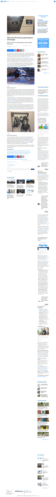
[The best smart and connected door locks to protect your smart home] (39, 55)
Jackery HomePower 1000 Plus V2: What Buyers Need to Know (45, 467)
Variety (26, 56)
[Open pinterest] (18, 491)
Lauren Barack (9, 46)
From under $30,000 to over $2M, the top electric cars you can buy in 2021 (11, 186)
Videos (33, 1)
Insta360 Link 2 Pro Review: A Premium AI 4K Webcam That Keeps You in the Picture (43, 408)
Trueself (30, 491)
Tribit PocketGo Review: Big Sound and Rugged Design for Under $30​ (43, 430)
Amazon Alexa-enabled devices (42, 369)
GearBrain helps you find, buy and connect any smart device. (45, 460)
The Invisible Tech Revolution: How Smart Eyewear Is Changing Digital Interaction (45, 484)
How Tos (27, 1)
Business (8, 15)
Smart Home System (43, 90)
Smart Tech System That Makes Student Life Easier (44, 384)
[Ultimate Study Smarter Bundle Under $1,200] (39, 388)
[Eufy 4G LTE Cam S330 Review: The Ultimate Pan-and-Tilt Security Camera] (30, 181)
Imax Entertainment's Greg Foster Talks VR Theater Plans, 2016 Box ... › (19, 152)
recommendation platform (43, 21)
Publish (33, 169)
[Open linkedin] (22, 491)
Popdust (25, 491)
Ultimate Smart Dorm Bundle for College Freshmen (44, 392)
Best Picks (17, 1)
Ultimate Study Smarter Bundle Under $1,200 (44, 388)
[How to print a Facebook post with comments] (21, 191)
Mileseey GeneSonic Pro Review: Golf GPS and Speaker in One (43, 437)
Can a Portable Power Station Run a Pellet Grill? (45, 69)
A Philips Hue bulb (40, 154)
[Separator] (23, 50)
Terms (38, 495)
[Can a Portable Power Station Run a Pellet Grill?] (39, 70)
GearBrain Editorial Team (45, 458)
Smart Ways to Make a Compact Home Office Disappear (44, 472)
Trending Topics (43, 87)
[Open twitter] (15, 491)
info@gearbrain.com (9, 491)
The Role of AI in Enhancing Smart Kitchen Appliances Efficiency (44, 58)
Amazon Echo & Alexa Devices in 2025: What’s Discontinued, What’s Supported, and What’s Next (10, 197)
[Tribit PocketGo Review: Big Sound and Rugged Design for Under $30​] (43, 427)
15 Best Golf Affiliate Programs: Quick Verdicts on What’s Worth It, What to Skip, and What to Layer (44, 395)
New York (29, 58)
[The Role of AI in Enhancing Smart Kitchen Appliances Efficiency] (39, 59)
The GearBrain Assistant (44, 260)
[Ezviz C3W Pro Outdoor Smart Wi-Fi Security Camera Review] (39, 66)
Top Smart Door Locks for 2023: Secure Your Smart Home (44, 55)
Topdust (27, 491)
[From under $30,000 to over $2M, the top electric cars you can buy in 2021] (11, 181)
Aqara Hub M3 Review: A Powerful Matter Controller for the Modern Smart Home (45, 62)
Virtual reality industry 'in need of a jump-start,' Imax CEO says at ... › (18, 153)
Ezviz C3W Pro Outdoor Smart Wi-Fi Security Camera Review (45, 66)
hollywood (18, 159)
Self (17, 184)
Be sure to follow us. (42, 376)
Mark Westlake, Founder (45, 477)
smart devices (47, 257)
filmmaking (25, 159)
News (30, 1)
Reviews (21, 1)
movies (15, 159)
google (21, 159)
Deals (24, 1)
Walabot (45, 89)
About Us (35, 1)
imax (8, 159)
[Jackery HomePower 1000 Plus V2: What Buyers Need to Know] (40, 465)
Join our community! (42, 28)
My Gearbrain (13, 1)
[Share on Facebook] (10, 50)
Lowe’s (46, 313)
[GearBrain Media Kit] (30, 191)
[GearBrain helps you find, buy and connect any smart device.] (40, 458)
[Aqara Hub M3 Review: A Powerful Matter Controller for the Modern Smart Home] (39, 62)
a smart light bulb (46, 150)
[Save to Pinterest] (18, 50)
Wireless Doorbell (42, 92)
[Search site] (54, 1)
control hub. (43, 229)
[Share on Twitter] (15, 50)
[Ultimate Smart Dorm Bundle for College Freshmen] (39, 392)
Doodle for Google (40, 89)
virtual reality (11, 159)
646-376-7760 (9, 492)
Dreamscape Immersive (11, 100)
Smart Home (9, 194)
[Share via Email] (20, 50)
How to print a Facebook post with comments (20, 195)
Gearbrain (45, 470)
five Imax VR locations (26, 141)
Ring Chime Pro (41, 93)
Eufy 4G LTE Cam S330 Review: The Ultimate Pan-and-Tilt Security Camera (30, 186)
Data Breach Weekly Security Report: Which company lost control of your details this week (20, 186)
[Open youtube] (19, 491)
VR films (8, 89)
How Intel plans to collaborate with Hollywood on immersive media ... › (19, 150)
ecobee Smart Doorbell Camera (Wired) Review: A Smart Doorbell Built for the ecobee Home (42, 423)
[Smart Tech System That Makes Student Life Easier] (39, 385)
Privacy (36, 495)
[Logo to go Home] (5, 1)
